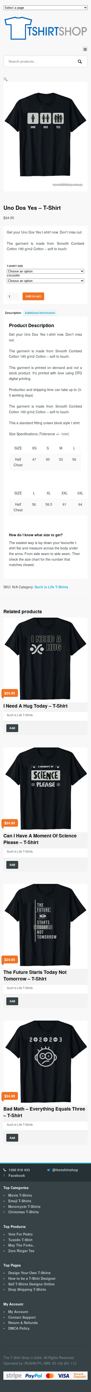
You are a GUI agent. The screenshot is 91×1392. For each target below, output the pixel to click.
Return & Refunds (23, 1322)
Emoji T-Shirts (19, 1200)
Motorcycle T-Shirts (24, 1206)
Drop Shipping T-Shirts (27, 1289)
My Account (18, 1311)
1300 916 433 (19, 1169)
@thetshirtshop (65, 1169)
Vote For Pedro (20, 1234)
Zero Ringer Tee (21, 1250)
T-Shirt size (15, 266)
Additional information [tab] (40, 313)
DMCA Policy (19, 1328)
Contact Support (22, 1317)
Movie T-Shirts (20, 1195)
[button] (5, 79)
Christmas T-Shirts (23, 1211)
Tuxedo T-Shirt (20, 1239)
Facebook (16, 1175)
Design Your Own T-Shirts (29, 1272)
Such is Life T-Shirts (51, 586)
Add (12, 728)
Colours (13, 275)
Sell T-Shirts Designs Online (31, 1283)
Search (80, 61)
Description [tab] (13, 313)
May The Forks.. (21, 1245)
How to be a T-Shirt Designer (32, 1278)
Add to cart (33, 296)
